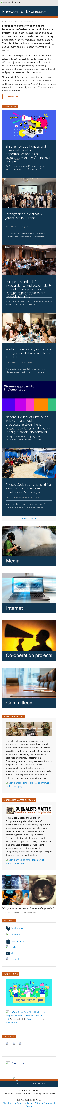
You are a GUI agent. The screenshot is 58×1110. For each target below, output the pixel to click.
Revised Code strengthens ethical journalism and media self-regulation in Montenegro (29, 488)
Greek (30, 1019)
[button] (29, 3)
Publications (16, 928)
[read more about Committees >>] (29, 688)
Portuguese (11, 1022)
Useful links (16, 959)
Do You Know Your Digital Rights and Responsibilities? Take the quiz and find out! (25, 1015)
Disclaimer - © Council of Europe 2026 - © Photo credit (29, 1103)
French (37, 1019)
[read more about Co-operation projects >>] (29, 640)
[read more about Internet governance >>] (29, 593)
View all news (29, 518)
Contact (29, 1106)
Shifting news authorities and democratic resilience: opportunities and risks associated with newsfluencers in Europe (28, 153)
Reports (16, 934)
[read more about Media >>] (29, 546)
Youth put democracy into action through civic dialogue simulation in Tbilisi (28, 352)
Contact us (17, 1063)
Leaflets (14, 947)
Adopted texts (17, 941)
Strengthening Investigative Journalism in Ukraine (24, 216)
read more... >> (11, 96)
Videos (13, 953)
